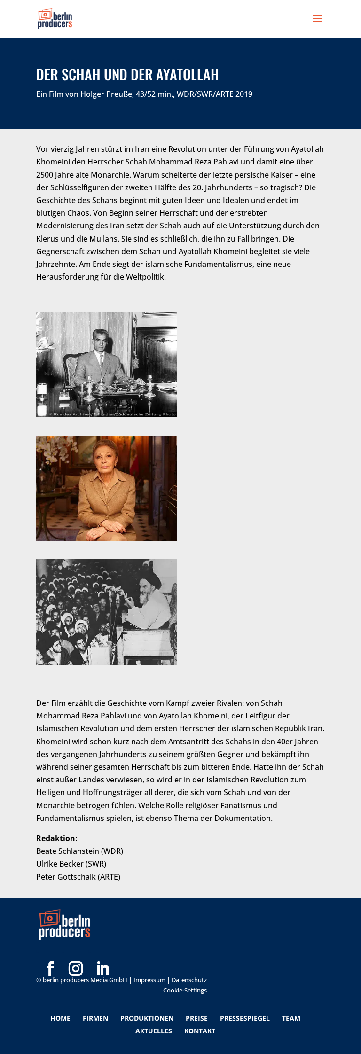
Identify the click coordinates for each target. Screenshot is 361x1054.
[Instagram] (75, 953)
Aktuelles (153, 1030)
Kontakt (199, 1030)
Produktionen (146, 1018)
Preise (197, 1018)
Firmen (95, 1018)
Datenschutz (189, 980)
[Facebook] (50, 953)
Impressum (149, 980)
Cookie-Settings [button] (185, 990)
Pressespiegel (245, 1018)
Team (291, 1018)
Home (60, 1018)
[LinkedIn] (102, 953)
